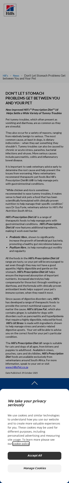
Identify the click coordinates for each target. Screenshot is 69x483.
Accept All (34, 455)
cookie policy (21, 443)
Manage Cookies (34, 468)
